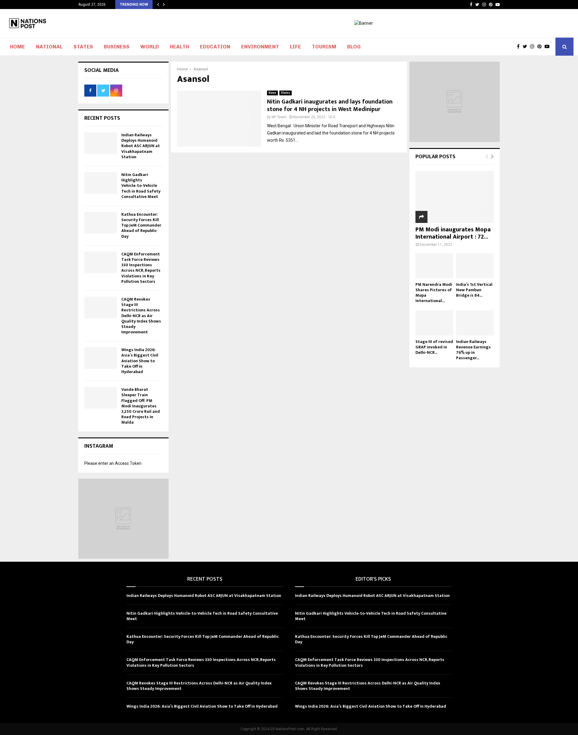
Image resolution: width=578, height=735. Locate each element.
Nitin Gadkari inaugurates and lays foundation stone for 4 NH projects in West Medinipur (330, 105)
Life (295, 47)
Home (17, 47)
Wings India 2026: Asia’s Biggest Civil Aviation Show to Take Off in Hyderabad (139, 360)
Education (215, 47)
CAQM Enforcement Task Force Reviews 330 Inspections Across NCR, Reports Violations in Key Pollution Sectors (140, 268)
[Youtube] (548, 46)
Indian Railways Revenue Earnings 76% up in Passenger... (473, 349)
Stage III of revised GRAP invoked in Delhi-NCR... (434, 347)
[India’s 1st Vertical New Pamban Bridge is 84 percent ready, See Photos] (475, 265)
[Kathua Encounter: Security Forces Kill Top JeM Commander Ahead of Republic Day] (100, 222)
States (83, 47)
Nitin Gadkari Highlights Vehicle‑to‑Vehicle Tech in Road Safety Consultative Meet (140, 185)
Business (116, 47)
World (149, 47)
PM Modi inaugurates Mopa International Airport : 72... (453, 233)
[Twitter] (526, 46)
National (49, 47)
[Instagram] (533, 46)
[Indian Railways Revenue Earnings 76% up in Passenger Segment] (475, 322)
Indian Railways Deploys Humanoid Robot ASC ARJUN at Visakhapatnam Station (140, 145)
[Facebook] (520, 46)
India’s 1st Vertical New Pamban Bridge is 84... (474, 290)
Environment (260, 47)
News (272, 92)
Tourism (324, 47)
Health (179, 47)
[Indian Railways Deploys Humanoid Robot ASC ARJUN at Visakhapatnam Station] (100, 143)
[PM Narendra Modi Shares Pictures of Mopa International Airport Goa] (434, 265)
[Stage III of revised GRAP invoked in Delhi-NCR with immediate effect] (434, 322)
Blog (354, 47)
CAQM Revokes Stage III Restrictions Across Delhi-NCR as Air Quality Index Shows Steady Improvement (141, 315)
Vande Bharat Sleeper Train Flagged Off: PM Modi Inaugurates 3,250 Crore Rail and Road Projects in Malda (140, 406)
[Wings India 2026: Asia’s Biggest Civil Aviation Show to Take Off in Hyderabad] (100, 358)
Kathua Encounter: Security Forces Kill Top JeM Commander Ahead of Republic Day (141, 225)
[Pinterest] (541, 46)
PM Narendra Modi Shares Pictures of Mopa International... (433, 292)
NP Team (279, 117)
